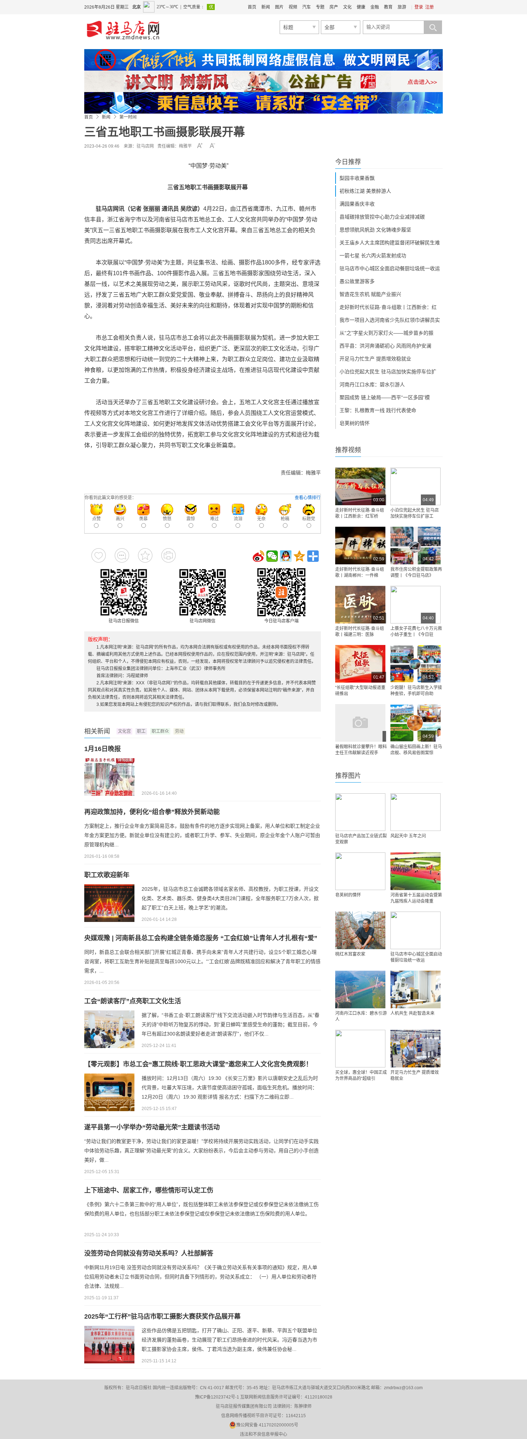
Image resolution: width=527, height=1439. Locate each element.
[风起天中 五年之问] (415, 812)
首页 (252, 7)
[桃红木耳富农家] (360, 930)
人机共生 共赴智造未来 (412, 1013)
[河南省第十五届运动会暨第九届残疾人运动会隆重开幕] (415, 871)
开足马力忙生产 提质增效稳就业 (375, 359)
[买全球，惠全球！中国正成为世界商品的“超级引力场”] (360, 1048)
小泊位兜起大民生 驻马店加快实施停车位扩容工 (414, 513)
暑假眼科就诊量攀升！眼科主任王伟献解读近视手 (361, 749)
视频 (293, 7)
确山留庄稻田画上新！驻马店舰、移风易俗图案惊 (416, 749)
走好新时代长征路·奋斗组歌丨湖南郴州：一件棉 (359, 572)
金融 (374, 7)
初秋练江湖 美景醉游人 (365, 191)
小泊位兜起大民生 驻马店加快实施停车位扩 (388, 371)
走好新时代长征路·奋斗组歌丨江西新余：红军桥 (359, 513)
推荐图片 (348, 775)
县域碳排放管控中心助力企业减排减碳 (382, 217)
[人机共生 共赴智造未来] (415, 989)
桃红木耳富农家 (350, 954)
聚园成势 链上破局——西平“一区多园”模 (385, 397)
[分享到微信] (272, 556)
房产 (333, 7)
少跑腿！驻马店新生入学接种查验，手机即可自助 (416, 690)
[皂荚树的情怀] (360, 871)
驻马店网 (145, 146)
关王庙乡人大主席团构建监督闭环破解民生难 (390, 242)
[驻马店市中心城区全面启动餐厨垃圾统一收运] (415, 930)
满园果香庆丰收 (357, 204)
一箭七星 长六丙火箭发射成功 (373, 255)
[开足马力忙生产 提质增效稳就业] (415, 1048)
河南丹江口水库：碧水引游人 (372, 384)
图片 (279, 7)
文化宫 (124, 731)
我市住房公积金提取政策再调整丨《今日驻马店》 (416, 572)
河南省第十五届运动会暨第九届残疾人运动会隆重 (416, 898)
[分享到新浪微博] (258, 556)
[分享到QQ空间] (299, 556)
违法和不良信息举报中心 (263, 1434)
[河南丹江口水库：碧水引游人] (360, 989)
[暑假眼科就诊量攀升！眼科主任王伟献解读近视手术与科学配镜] (360, 723)
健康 (361, 7)
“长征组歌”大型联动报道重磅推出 (360, 690)
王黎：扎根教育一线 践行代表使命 (378, 410)
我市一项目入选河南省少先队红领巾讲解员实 (390, 320)
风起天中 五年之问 (408, 835)
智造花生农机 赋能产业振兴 (370, 294)
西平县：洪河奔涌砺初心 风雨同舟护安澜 (385, 346)
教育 (388, 7)
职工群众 (160, 731)
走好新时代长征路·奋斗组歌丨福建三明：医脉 (359, 631)
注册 (429, 7)
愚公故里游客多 (357, 281)
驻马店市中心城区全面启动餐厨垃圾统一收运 (390, 268)
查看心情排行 (308, 497)
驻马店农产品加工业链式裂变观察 (361, 839)
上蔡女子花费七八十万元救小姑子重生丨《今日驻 (416, 631)
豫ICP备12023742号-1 (217, 1397)
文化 (347, 7)
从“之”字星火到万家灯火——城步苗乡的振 (386, 333)
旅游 (402, 7)
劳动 (179, 731)
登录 (418, 7)
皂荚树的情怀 (355, 423)
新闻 (265, 7)
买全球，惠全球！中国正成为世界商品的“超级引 (361, 1075)
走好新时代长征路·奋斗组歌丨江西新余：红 (388, 307)
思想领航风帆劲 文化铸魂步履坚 (375, 230)
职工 (141, 731)
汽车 (306, 7)
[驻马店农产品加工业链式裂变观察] (360, 812)
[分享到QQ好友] (285, 556)
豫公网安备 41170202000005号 (267, 1425)
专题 (320, 7)
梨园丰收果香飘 (357, 178)
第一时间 (128, 117)
